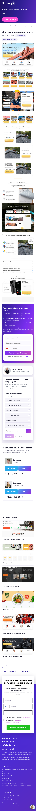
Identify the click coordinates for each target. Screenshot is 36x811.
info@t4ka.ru (8, 745)
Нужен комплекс (11, 420)
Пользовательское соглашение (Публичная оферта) (16, 785)
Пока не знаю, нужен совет (15, 425)
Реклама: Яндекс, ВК (13, 400)
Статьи (16, 9)
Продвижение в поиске (14, 405)
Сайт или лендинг (12, 410)
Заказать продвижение (18, 727)
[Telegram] (10, 749)
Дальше (9, 436)
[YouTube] (6, 749)
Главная (4, 26)
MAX (25, 468)
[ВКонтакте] (3, 749)
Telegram (13, 468)
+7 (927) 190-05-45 (14, 497)
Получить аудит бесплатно (18, 353)
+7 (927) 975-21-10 (14, 474)
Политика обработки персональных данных (14, 783)
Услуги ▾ (5, 9)
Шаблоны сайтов (13, 26)
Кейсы (11, 9)
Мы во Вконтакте (10, 671)
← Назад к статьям (10, 666)
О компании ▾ (25, 9)
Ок (28, 431)
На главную (26, 671)
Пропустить (18, 436)
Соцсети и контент (12, 415)
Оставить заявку (10, 19)
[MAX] (13, 749)
